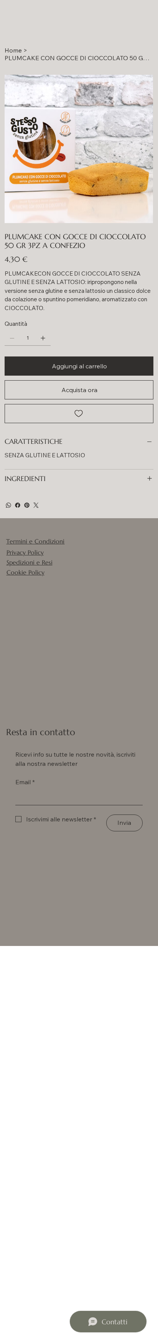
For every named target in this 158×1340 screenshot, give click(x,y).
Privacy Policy (25, 552)
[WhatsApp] (8, 505)
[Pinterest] (27, 505)
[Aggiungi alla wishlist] (79, 413)
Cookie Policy (25, 572)
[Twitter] (36, 505)
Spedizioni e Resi (30, 562)
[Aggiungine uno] (43, 338)
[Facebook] (17, 505)
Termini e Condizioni (35, 541)
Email (25, 782)
